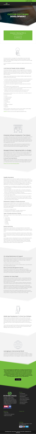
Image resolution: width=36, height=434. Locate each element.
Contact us (5, 111)
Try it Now (18, 379)
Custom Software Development (24, 399)
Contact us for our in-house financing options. (11, 163)
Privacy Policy (6, 412)
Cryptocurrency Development (24, 397)
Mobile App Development (23, 402)
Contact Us (18, 37)
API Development (22, 393)
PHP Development (22, 403)
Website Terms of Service (8, 415)
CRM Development (23, 396)
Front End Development (23, 400)
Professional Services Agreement (9, 414)
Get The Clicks (21, 431)
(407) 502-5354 (29, 0)
